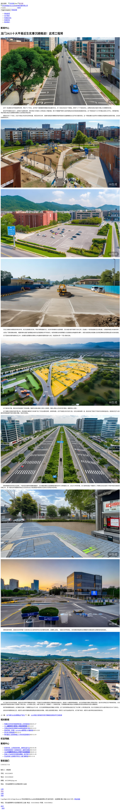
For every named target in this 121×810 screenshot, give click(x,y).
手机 (2, 791)
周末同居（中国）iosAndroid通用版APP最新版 (18, 730)
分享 (2, 789)
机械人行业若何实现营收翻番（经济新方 (17, 754)
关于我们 (7, 15)
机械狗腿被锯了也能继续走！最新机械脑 (17, 750)
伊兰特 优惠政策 (9, 732)
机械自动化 (7, 18)
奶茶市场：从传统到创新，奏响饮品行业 (17, 748)
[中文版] (11, 3)
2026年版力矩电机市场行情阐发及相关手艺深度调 (46, 715)
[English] (20, 3)
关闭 (3, 808)
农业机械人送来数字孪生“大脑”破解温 (16, 756)
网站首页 (7, 13)
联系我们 (7, 22)
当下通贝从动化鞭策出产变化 (15, 715)
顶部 (2, 795)
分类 (2, 793)
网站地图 (77, 799)
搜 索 (19, 8)
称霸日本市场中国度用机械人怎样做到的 (17, 724)
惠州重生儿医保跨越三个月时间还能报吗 (17, 734)
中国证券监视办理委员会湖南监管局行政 (17, 728)
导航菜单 (14, 10)
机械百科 (7, 20)
